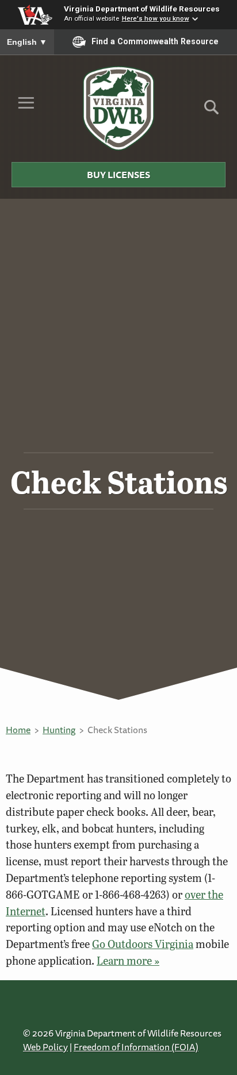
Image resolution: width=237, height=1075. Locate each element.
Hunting (59, 729)
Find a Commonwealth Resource (155, 41)
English (27, 42)
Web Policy (45, 1046)
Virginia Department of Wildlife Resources (142, 8)
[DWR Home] (119, 108)
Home (18, 729)
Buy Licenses (118, 174)
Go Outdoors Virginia (142, 943)
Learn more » (128, 960)
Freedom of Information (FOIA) (136, 1046)
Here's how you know (155, 18)
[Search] (211, 111)
